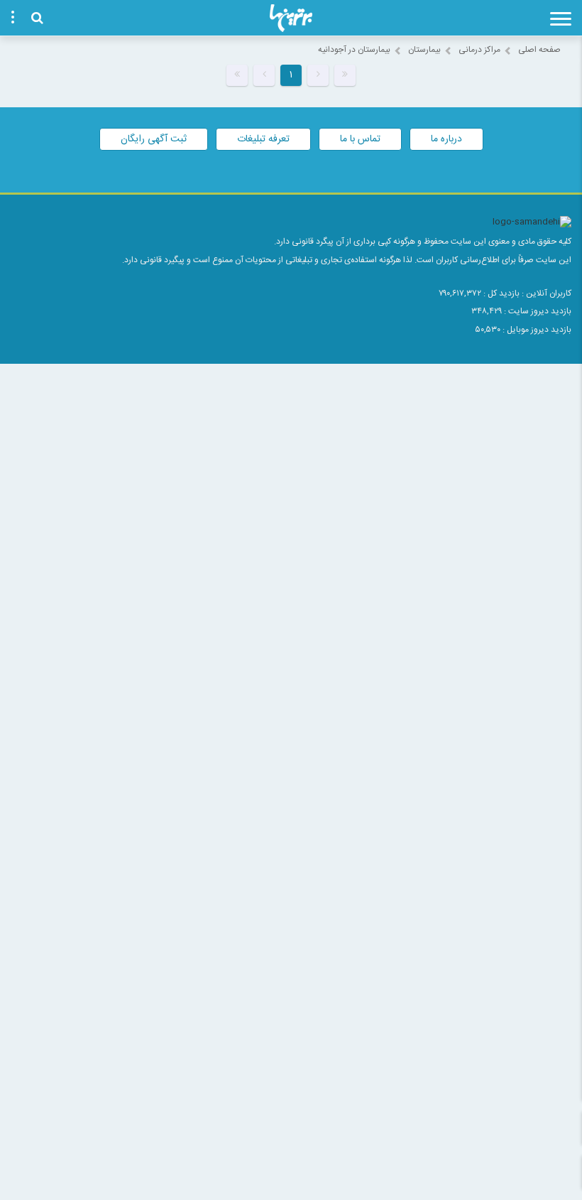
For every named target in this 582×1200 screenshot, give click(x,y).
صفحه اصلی (539, 50)
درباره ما (446, 139)
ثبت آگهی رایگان (154, 139)
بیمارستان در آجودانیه (354, 50)
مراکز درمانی (479, 50)
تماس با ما (360, 139)
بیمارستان (424, 50)
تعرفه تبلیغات (263, 139)
